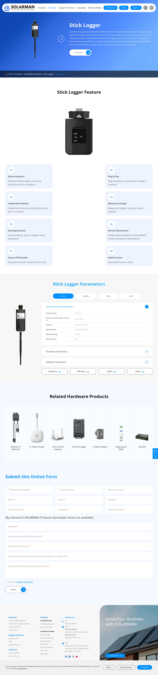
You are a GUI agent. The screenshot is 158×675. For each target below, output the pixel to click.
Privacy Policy (22, 668)
